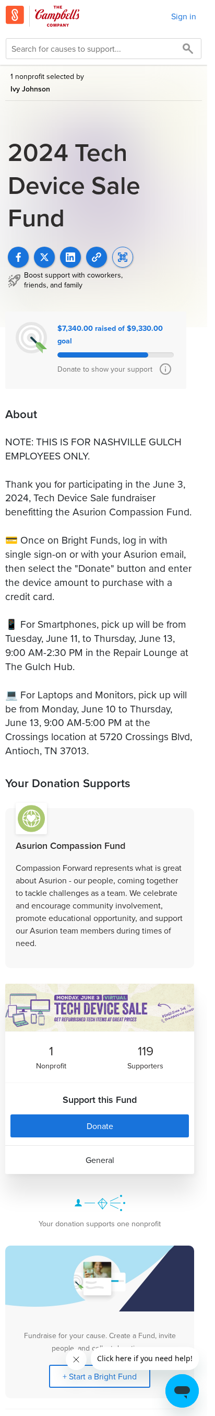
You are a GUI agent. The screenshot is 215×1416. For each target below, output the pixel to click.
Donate (100, 1126)
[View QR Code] (122, 257)
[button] (96, 257)
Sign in (183, 16)
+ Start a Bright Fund (100, 1376)
